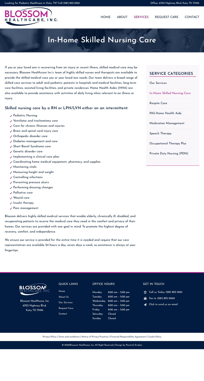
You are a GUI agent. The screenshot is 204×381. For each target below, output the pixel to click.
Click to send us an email (163, 304)
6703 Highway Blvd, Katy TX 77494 (179, 3)
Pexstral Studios (134, 345)
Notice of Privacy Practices (95, 337)
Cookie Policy (154, 337)
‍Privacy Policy (49, 337)
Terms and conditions (69, 337)
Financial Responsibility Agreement (128, 337)
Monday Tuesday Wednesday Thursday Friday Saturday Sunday (99, 305)
